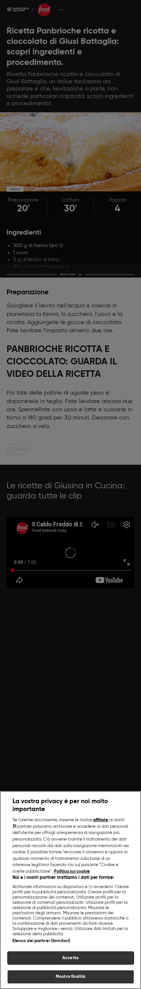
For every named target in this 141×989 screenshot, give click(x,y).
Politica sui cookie (72, 871)
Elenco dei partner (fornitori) (41, 941)
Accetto (70, 958)
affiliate (101, 820)
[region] (70, 890)
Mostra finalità (70, 977)
